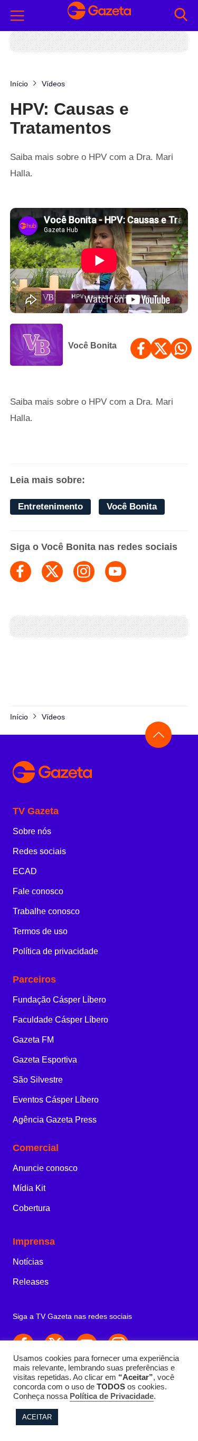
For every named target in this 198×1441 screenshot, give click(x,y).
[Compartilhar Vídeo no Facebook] (141, 348)
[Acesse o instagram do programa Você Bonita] (84, 571)
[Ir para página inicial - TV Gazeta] (99, 15)
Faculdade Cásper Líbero (60, 1019)
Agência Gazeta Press (55, 1119)
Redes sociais (39, 851)
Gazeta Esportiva (45, 1059)
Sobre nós (32, 831)
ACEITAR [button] (37, 1417)
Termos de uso (40, 931)
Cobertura (31, 1208)
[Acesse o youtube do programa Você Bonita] (115, 571)
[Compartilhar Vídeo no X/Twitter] (161, 348)
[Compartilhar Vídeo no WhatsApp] (181, 348)
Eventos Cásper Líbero (56, 1099)
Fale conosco (38, 891)
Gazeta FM (33, 1039)
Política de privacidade (55, 951)
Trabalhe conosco (46, 911)
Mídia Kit (29, 1188)
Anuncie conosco (45, 1168)
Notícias (28, 1261)
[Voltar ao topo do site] (158, 735)
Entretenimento (50, 507)
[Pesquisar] (180, 15)
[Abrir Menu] (17, 16)
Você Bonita (92, 345)
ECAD (25, 871)
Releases (31, 1281)
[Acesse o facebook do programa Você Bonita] (20, 571)
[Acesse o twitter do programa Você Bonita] (52, 571)
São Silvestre (38, 1079)
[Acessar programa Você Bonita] (36, 346)
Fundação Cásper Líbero (59, 999)
